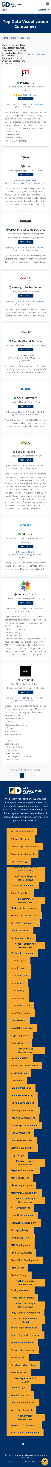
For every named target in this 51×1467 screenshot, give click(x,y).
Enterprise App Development (25, 1050)
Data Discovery (19, 968)
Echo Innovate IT (27, 451)
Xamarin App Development (25, 1432)
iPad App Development (23, 1117)
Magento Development (23, 1170)
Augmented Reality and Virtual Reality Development (25, 870)
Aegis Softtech (27, 594)
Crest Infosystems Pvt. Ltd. (27, 229)
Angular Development (22, 853)
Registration (43, 9)
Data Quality (17, 990)
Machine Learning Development (25, 1163)
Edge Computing (19, 1035)
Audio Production (20, 893)
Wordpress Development (24, 1425)
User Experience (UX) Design (25, 1380)
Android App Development (25, 846)
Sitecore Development (23, 1350)
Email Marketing (19, 1042)
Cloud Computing (20, 930)
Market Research (20, 1177)
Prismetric (27, 82)
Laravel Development (22, 1147)
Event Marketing (20, 1057)
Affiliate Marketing (21, 839)
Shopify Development (22, 1342)
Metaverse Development (24, 1192)
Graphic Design (19, 1072)
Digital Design (18, 1020)
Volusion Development (23, 1402)
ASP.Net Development (23, 885)
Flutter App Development (24, 1065)
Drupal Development (22, 1027)
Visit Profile (25, 99)
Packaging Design (20, 1230)
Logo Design (17, 1155)
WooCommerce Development (26, 1417)
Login (4, 9)
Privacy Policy (29, 1461)
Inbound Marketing (21, 1087)
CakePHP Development (23, 923)
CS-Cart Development (22, 953)
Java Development (20, 1132)
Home (5, 37)
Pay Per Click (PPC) (20, 1237)
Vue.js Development (21, 1410)
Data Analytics (18, 960)
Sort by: (36, 54)
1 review (33, 95)
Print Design (17, 1267)
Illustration (17, 1080)
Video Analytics (19, 1387)
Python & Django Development (26, 1282)
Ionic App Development (23, 1110)
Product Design (19, 1275)
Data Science (17, 997)
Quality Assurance (20, 1290)
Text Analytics (18, 1372)
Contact (40, 1461)
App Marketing (19, 861)
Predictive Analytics (21, 1252)
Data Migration (19, 975)
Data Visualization (20, 1005)
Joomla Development (22, 1140)
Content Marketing (21, 938)
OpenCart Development (23, 1222)
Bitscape (27, 534)
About (18, 1461)
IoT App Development (22, 1102)
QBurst (25, 166)
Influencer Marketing (22, 1095)
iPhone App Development (24, 1125)
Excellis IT (27, 680)
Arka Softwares (27, 398)
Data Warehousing (20, 1012)
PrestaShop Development (24, 1260)
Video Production (20, 1395)
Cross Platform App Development (25, 945)
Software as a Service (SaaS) (25, 1320)
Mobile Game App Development (25, 1200)
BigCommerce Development (25, 900)
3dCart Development (22, 831)
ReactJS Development (22, 1297)
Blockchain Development (24, 908)
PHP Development (20, 1245)
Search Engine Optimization (25, 1335)
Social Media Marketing (23, 1365)
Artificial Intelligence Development (25, 878)
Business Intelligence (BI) (24, 915)
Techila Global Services (27, 341)
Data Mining (17, 982)
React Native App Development (25, 1305)
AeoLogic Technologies (27, 287)
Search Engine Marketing (24, 1327)
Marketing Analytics (21, 1185)
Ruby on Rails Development (25, 1312)
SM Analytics (17, 1357)
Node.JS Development (22, 1215)
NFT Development (20, 1207)
